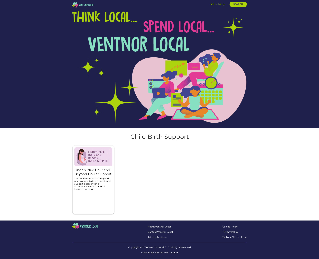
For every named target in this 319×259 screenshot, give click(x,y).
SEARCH (238, 4)
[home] (83, 5)
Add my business (157, 237)
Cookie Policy (230, 226)
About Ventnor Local (159, 226)
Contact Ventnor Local (160, 232)
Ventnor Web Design (166, 252)
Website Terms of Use (234, 237)
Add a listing (217, 4)
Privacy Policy (230, 232)
